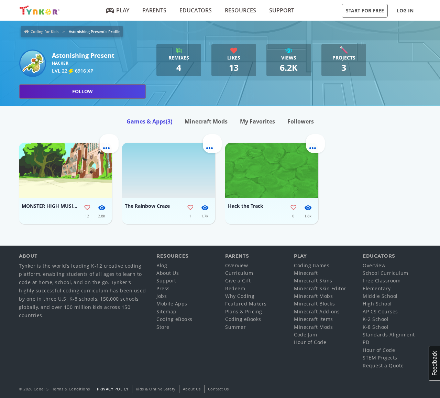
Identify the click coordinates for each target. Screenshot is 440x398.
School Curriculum (385, 273)
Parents (154, 10)
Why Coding (239, 296)
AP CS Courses (380, 311)
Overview (236, 265)
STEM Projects (380, 357)
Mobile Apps (171, 303)
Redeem (235, 288)
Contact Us (218, 388)
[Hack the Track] (271, 170)
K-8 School (375, 327)
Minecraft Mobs (313, 296)
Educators (195, 10)
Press (163, 288)
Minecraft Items (313, 319)
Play (122, 10)
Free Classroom (381, 280)
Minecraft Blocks (314, 303)
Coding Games (311, 265)
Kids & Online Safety (156, 388)
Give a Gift (238, 280)
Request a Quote (383, 365)
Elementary (376, 288)
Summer (235, 327)
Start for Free (365, 10)
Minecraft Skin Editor (320, 288)
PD (366, 342)
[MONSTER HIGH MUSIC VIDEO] (65, 170)
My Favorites (257, 121)
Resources (240, 10)
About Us (167, 273)
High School (377, 303)
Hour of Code (310, 342)
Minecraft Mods (206, 121)
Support (281, 10)
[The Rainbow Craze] (168, 170)
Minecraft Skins (313, 280)
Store (162, 327)
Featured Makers (246, 303)
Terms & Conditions (71, 388)
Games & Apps (149, 121)
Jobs (161, 296)
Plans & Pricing (243, 311)
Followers (300, 121)
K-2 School (375, 319)
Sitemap (166, 311)
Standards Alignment (389, 334)
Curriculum (239, 273)
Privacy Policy (113, 388)
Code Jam (305, 334)
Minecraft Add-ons (317, 311)
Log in (405, 10)
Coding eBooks (174, 319)
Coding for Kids (44, 31)
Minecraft (306, 273)
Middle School (380, 296)
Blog (161, 265)
